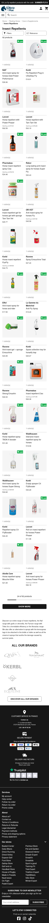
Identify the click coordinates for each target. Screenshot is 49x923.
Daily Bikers (7, 848)
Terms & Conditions (10, 822)
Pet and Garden (32, 848)
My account (7, 796)
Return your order (24, 765)
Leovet (5, 116)
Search (14, 15)
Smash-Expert (31, 854)
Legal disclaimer (9, 828)
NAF (4, 70)
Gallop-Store (7, 863)
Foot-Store (6, 860)
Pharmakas (7, 162)
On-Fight (5, 880)
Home (4, 21)
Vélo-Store (29, 877)
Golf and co (7, 866)
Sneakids (29, 860)
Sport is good (31, 863)
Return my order (8, 804)
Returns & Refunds (10, 825)
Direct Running (8, 851)
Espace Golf (7, 857)
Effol (4, 302)
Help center (7, 799)
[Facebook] (19, 918)
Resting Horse (14, 21)
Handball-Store (8, 869)
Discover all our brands (25, 699)
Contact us (24, 720)
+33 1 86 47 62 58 (24, 727)
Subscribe (38, 902)
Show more (24, 606)
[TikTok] (30, 918)
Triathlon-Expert (32, 872)
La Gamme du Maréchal (32, 304)
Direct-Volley (7, 854)
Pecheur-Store (31, 846)
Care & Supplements (30, 21)
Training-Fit (30, 866)
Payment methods (9, 830)
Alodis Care (7, 573)
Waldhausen (31, 433)
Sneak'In (29, 857)
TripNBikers (30, 875)
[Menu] (3, 15)
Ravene (29, 256)
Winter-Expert (31, 880)
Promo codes (7, 807)
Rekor (28, 162)
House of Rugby (9, 872)
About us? (6, 816)
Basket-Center (8, 846)
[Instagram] (24, 918)
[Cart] (47, 8)
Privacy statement (9, 836)
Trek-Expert (30, 869)
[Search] (8, 15)
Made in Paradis (9, 875)
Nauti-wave (7, 877)
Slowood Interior (32, 851)
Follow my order (8, 801)
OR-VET (29, 209)
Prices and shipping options (13, 833)
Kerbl (28, 70)
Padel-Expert (7, 883)
